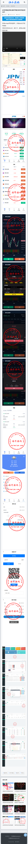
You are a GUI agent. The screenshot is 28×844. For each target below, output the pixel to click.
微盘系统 (5, 772)
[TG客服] (25, 835)
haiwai (4, 14)
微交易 (17, 772)
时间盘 (22, 772)
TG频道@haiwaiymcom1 (14, 838)
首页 (4, 6)
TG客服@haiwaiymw (15, 836)
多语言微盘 (11, 772)
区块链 (7, 6)
